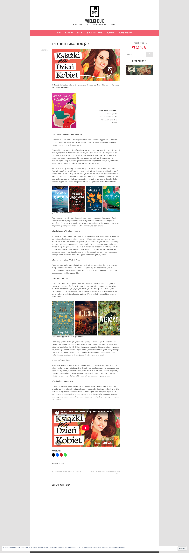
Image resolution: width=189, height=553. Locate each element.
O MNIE (79, 33)
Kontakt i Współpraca (94, 33)
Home (58, 33)
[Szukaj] (149, 54)
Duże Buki (110, 33)
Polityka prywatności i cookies (116, 547)
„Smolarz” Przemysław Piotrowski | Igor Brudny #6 (105, 473)
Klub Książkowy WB (125, 33)
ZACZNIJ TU (69, 33)
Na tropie (61, 463)
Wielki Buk (94, 21)
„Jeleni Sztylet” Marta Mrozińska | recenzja (67, 471)
